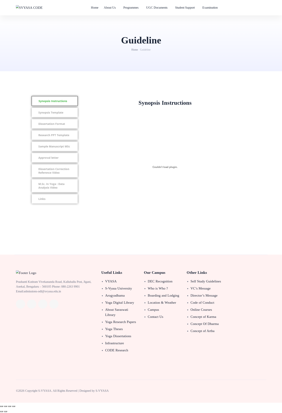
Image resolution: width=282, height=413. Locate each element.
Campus (153, 310)
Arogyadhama (115, 295)
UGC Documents (156, 7)
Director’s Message (204, 295)
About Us (110, 7)
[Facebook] (20, 304)
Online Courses (201, 310)
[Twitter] (31, 304)
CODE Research (116, 350)
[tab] (55, 101)
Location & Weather (162, 302)
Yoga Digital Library (119, 302)
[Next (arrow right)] (5, 411)
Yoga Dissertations (118, 336)
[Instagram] (54, 304)
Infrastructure (114, 343)
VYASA (111, 281)
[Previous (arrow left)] (1, 411)
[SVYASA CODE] (29, 7)
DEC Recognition (160, 281)
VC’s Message (200, 288)
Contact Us (155, 317)
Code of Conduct (202, 302)
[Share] (9, 406)
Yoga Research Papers (120, 322)
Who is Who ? (158, 288)
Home (94, 7)
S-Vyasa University (118, 288)
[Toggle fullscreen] (5, 406)
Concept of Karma (203, 317)
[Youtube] (42, 304)
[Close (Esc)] (13, 406)
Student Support (185, 7)
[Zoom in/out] (1, 406)
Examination (210, 7)
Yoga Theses (114, 329)
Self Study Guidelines (205, 281)
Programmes (131, 7)
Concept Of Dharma (204, 324)
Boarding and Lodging (163, 295)
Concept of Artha (202, 331)
